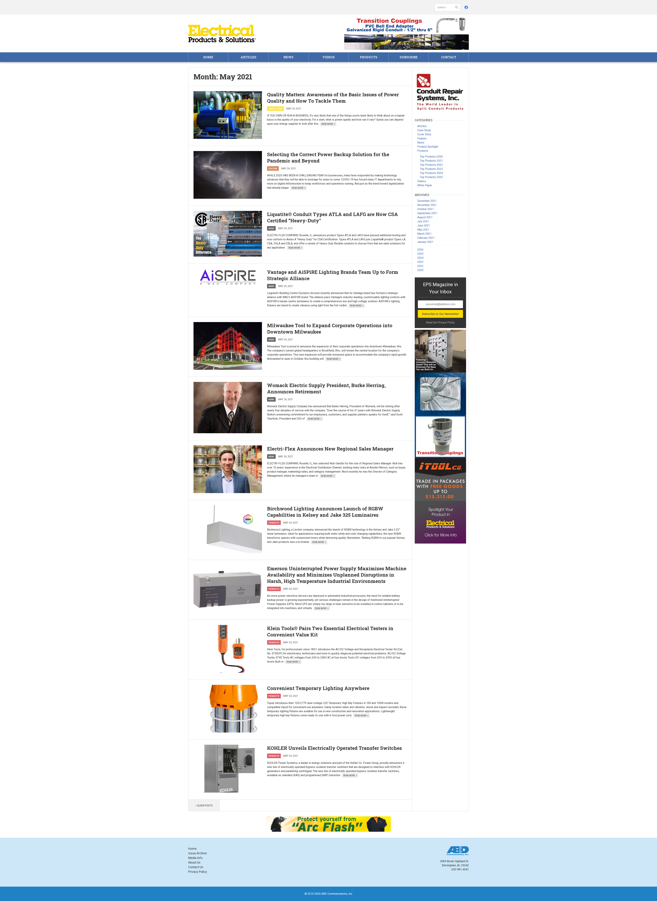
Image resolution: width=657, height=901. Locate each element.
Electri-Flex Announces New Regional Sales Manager (330, 449)
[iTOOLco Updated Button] (440, 479)
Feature (272, 168)
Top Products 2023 (431, 169)
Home (208, 57)
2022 (420, 266)
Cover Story (275, 108)
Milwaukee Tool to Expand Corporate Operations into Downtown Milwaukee (329, 328)
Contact (448, 57)
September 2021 (427, 213)
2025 (420, 253)
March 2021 (424, 233)
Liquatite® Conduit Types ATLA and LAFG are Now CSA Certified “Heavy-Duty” (332, 217)
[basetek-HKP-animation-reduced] (440, 351)
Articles (248, 57)
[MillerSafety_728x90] (328, 824)
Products (368, 57)
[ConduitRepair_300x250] (440, 91)
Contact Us (195, 867)
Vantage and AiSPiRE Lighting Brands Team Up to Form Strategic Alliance (332, 275)
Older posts (205, 805)
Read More (327, 124)
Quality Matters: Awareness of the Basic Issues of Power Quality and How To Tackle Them (333, 97)
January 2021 (425, 242)
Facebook (466, 7)
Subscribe (409, 57)
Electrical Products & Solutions (222, 33)
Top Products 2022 (431, 164)
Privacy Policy (197, 871)
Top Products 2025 (431, 177)
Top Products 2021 (431, 160)
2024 (420, 257)
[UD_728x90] (406, 42)
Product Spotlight (427, 146)
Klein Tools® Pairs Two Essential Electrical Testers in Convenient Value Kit (330, 631)
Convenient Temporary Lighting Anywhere (318, 688)
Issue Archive (197, 853)
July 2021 (423, 221)
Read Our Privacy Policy (440, 322)
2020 (420, 270)
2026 (420, 249)
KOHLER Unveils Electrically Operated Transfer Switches (334, 748)
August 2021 (425, 217)
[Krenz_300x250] (440, 394)
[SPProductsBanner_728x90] (406, 25)
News (288, 57)
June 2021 (423, 225)
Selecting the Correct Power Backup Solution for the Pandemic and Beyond (328, 157)
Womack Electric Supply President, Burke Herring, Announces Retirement (326, 388)
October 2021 (425, 209)
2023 (420, 262)
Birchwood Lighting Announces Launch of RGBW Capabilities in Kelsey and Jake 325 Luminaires (325, 511)
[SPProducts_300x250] (440, 436)
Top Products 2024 (431, 173)
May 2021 (423, 229)
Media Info (195, 858)
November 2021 (427, 205)
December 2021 (427, 201)
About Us (194, 862)
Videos (329, 57)
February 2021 (426, 237)
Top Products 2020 (431, 156)
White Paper (424, 185)
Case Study (424, 130)
